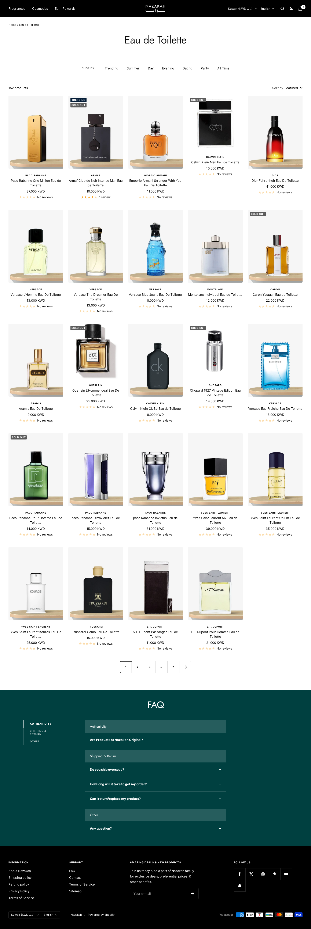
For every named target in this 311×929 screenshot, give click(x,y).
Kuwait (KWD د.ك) (240, 8)
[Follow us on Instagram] (263, 874)
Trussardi (95, 626)
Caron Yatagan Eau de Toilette (275, 295)
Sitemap (75, 891)
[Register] (192, 893)
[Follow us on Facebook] (239, 874)
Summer (133, 68)
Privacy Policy (18, 891)
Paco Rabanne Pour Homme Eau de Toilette (35, 520)
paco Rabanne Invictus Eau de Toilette (155, 520)
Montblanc (215, 289)
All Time (223, 68)
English (265, 8)
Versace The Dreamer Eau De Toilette (96, 297)
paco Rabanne (95, 512)
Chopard (215, 385)
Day (151, 68)
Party (205, 68)
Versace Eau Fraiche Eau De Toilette (275, 409)
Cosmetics (40, 9)
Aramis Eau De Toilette (36, 409)
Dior (275, 175)
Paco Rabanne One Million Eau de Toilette (36, 183)
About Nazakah (19, 871)
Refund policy (18, 884)
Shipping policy (20, 878)
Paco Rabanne (35, 175)
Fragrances (16, 9)
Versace (36, 289)
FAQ (72, 871)
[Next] (185, 667)
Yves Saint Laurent (215, 512)
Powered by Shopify (101, 914)
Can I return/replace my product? (115, 799)
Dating (187, 68)
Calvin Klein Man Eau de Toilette (215, 162)
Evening (168, 68)
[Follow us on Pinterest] (274, 874)
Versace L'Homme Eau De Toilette (36, 295)
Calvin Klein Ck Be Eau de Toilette (155, 409)
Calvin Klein (215, 157)
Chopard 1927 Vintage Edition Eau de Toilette (215, 392)
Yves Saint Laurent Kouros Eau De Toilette (35, 634)
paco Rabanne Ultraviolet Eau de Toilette (96, 520)
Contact (75, 878)
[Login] (291, 8)
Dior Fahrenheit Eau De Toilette (275, 181)
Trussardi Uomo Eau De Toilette (96, 632)
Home (12, 24)
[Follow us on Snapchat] (239, 885)
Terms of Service (21, 898)
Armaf (95, 175)
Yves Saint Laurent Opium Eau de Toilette (275, 520)
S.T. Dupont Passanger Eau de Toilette (155, 634)
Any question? (101, 828)
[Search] (282, 9)
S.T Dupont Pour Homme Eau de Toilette (215, 634)
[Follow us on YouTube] (286, 874)
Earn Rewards (65, 9)
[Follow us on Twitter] (251, 874)
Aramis (36, 403)
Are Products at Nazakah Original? (116, 740)
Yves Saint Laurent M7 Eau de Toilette (215, 520)
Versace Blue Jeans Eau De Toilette (155, 295)
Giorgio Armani (155, 175)
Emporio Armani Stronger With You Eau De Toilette (155, 183)
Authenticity (41, 723)
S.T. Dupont (155, 626)
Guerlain (95, 385)
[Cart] (300, 9)
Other (35, 741)
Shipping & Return (38, 732)
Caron (275, 289)
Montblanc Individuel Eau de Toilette (215, 295)
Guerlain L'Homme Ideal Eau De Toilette (95, 392)
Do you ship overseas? (107, 770)
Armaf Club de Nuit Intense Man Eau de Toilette (96, 183)
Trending (111, 68)
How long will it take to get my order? (118, 784)
